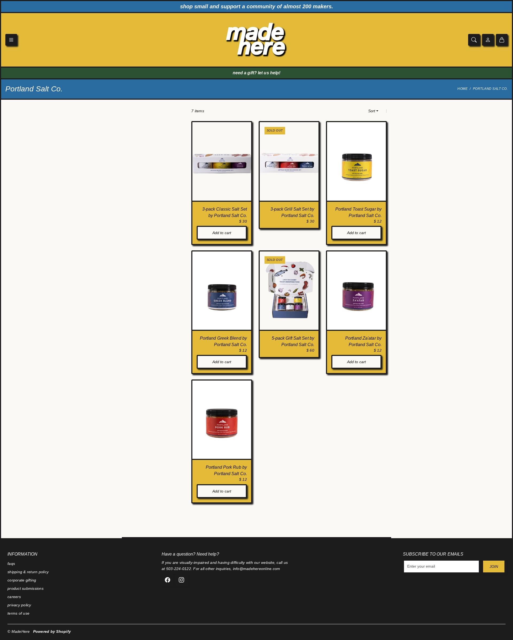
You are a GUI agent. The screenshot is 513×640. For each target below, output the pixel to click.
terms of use (18, 613)
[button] (11, 40)
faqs (11, 563)
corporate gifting (21, 580)
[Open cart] (502, 40)
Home (462, 89)
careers (14, 597)
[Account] (488, 40)
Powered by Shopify (52, 631)
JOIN (493, 566)
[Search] (474, 40)
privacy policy (19, 605)
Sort (371, 111)
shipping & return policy (28, 572)
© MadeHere (18, 631)
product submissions (25, 588)
